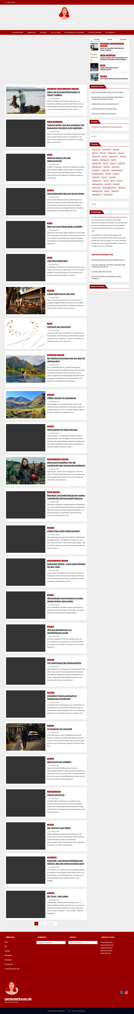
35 (50, 924)
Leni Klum (96, 170)
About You (96, 149)
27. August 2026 (54, 98)
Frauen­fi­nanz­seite (107, 942)
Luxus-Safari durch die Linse (61, 294)
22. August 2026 (54, 433)
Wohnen (115, 191)
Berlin (116, 149)
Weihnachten (97, 191)
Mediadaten (8, 955)
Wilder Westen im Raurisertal (61, 398)
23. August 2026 (54, 364)
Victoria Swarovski (109, 187)
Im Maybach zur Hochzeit (59, 729)
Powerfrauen (17, 32)
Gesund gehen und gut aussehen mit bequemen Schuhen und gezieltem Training (113, 59)
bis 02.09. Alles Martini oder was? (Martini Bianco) (108, 260)
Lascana (115, 167)
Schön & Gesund (95, 32)
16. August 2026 (54, 831)
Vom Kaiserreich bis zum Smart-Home (114, 78)
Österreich (108, 194)
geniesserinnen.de (67, 23)
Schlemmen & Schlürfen (74, 32)
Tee (113, 180)
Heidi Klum (104, 160)
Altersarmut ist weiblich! (59, 762)
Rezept (112, 177)
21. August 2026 (54, 501)
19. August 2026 (54, 636)
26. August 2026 (54, 164)
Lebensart (31, 32)
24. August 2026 (54, 297)
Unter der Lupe (106, 953)
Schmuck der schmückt (59, 327)
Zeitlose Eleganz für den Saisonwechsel (109, 68)
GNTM (95, 160)
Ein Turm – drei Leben (57, 896)
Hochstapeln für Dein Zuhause (62, 429)
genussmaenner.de (107, 945)
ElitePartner (113, 156)
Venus (116, 184)
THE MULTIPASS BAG (57, 261)
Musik (108, 173)
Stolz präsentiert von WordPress (56, 1011)
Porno (104, 177)
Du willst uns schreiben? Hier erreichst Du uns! (107, 127)
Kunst (107, 167)
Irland (105, 163)
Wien (107, 191)
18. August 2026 (54, 702)
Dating (121, 153)
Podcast (96, 177)
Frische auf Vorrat (56, 795)
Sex (106, 180)
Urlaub (108, 184)
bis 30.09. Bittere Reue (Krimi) (101, 271)
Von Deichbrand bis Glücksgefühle (64, 663)
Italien (113, 163)
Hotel (113, 160)
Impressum (8, 960)
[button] (128, 32)
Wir (6, 946)
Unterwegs (110, 32)
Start (6, 942)
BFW (95, 153)
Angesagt (123, 39)
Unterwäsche (97, 184)
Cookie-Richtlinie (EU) (12, 968)
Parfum (116, 173)
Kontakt (7, 951)
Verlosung (96, 187)
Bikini (103, 153)
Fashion (43, 32)
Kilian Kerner (97, 167)
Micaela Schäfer (97, 173)
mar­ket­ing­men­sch (106, 947)
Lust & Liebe (55, 32)
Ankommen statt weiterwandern (63, 531)
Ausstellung (106, 149)
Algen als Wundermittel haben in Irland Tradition (108, 92)
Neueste (97, 39)
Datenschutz (9, 964)
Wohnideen (96, 194)
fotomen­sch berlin (106, 950)
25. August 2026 (54, 230)
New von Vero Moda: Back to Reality (64, 226)
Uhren (119, 180)
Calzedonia (112, 153)
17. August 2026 (54, 765)
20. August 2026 (54, 570)
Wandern (121, 187)
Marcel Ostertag (117, 170)
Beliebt (109, 39)
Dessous (96, 156)
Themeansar (82, 1011)
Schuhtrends (96, 180)
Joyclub (121, 163)
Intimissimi (96, 163)
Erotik (123, 156)
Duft (104, 156)
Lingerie (105, 170)
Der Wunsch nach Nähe (59, 828)
